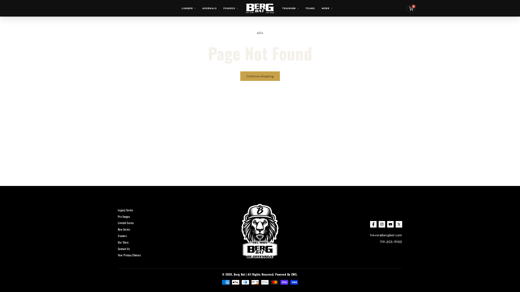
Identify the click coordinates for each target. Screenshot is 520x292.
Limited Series (126, 223)
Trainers (122, 236)
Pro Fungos (124, 216)
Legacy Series (125, 210)
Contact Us (124, 249)
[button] (411, 8)
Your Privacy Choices (129, 255)
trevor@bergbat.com (386, 235)
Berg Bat (239, 274)
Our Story (123, 242)
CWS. (294, 274)
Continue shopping (260, 76)
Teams (310, 8)
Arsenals (209, 8)
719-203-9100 (391, 242)
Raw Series (124, 229)
